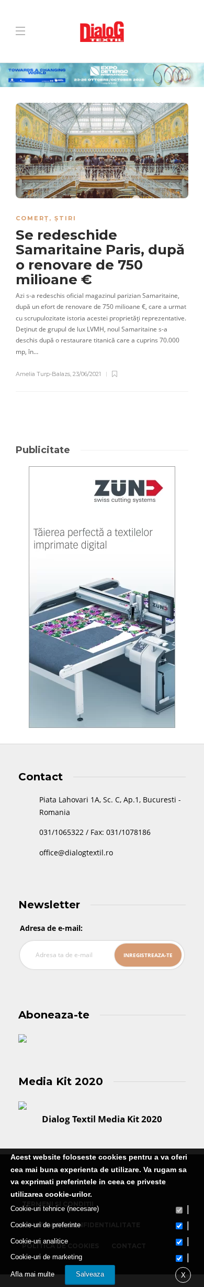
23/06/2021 (87, 374)
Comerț (32, 218)
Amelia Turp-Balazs (43, 374)
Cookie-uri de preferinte (45, 1225)
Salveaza (90, 1274)
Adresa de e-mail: (51, 928)
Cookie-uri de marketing (46, 1257)
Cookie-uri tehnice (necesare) (54, 1209)
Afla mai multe (32, 1274)
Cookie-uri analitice (39, 1241)
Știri (65, 218)
